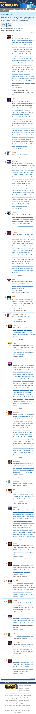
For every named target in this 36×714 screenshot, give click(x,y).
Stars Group (21, 288)
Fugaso (13, 56)
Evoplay (24, 53)
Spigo (17, 80)
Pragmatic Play (19, 74)
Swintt (22, 201)
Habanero (14, 58)
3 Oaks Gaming (26, 38)
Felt (30, 116)
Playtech (14, 74)
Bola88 (14, 152)
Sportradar (28, 268)
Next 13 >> (32, 32)
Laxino (29, 465)
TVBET (29, 401)
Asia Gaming (21, 42)
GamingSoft (15, 649)
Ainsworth (14, 40)
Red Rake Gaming (21, 76)
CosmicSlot (16, 412)
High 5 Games (29, 58)
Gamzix (21, 179)
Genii (14, 383)
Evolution (20, 53)
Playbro (32, 192)
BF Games (26, 44)
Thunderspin (15, 203)
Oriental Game (24, 69)
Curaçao (20, 87)
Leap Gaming (21, 62)
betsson (21, 44)
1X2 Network (19, 38)
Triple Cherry (20, 452)
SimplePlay (26, 78)
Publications (20, 682)
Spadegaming (27, 221)
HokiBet (15, 543)
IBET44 (15, 563)
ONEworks (20, 589)
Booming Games (28, 47)
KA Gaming (27, 60)
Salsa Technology (21, 139)
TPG (23, 83)
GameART (23, 56)
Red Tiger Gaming (30, 76)
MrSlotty (26, 649)
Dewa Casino (16, 461)
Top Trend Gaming (19, 223)
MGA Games (29, 65)
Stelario (14, 36)
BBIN (31, 644)
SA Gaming (21, 78)
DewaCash (16, 481)
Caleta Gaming (30, 172)
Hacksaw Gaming (21, 58)
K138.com (15, 616)
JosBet (15, 600)
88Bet (14, 343)
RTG (18, 470)
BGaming (32, 107)
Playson (30, 71)
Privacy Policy (18, 712)
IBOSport (15, 580)
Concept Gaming (24, 49)
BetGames (14, 107)
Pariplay (29, 69)
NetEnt (13, 67)
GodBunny (15, 507)
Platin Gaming (22, 192)
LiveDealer (9, 24)
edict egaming (22, 51)
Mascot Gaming (21, 65)
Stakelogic (17, 201)
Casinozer (14, 232)
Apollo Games (15, 42)
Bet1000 (15, 363)
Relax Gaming (15, 78)
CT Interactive (15, 51)
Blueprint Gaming (20, 47)
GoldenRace (26, 179)
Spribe (26, 80)
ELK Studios (28, 51)
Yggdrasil (17, 85)
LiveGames (27, 62)
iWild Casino (15, 99)
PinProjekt (15, 441)
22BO (13, 279)
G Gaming (18, 56)
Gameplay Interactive (21, 217)
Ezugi (31, 53)
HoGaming (14, 60)
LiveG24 (30, 529)
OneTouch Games (16, 69)
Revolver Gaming (28, 396)
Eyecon (28, 53)
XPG (13, 85)
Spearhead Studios (16, 141)
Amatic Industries (21, 40)
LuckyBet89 (16, 642)
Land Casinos (28, 682)
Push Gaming (27, 74)
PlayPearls (26, 71)
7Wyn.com (15, 325)
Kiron (23, 183)
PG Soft (14, 132)
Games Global (29, 56)
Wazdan (33, 83)
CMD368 (14, 212)
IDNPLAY (19, 154)
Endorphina (14, 53)
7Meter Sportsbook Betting (19, 314)
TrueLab (25, 452)
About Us (7, 682)
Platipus (16, 71)
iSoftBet (23, 60)
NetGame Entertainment (21, 67)
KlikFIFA (15, 633)
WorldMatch (27, 223)
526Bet (14, 297)
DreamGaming (20, 330)
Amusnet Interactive (29, 40)
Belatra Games (28, 42)
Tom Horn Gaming (26, 143)
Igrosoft (19, 60)
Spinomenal (21, 80)
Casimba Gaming (16, 49)
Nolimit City (29, 67)
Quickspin (14, 76)
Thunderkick (19, 83)
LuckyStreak (15, 65)
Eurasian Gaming (28, 174)
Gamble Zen (15, 161)
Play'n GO (20, 71)
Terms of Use (27, 710)
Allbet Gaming (19, 214)
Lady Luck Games (17, 385)
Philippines (20, 290)
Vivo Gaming (27, 83)
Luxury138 (16, 660)
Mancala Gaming (21, 185)
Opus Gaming (18, 286)
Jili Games (24, 219)
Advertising (13, 682)
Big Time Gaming (16, 110)
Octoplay (14, 190)
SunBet (28, 470)
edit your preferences (18, 28)
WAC (18, 403)
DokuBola (15, 489)
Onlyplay (27, 190)
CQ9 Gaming (31, 49)
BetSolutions (19, 170)
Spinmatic (26, 141)
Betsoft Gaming (15, 44)
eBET (17, 283)
